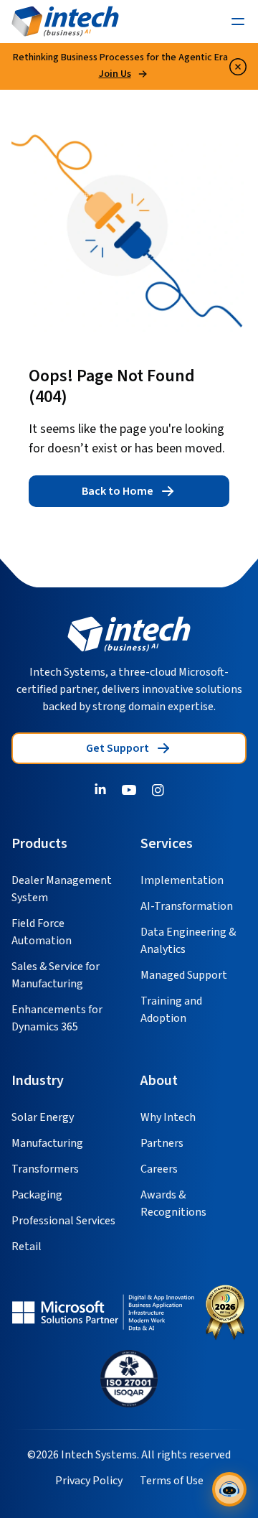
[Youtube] (129, 789)
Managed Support (183, 975)
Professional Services (63, 1221)
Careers (159, 1169)
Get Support (117, 748)
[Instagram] (157, 789)
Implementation (182, 880)
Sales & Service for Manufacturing (55, 975)
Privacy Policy (89, 1481)
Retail (26, 1246)
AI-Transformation (186, 906)
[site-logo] (65, 21)
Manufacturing (47, 1143)
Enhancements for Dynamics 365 (56, 1018)
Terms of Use (172, 1481)
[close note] (238, 66)
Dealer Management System (61, 888)
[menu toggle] (238, 21)
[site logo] (129, 634)
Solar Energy (42, 1117)
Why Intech (168, 1117)
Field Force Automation (41, 932)
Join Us (115, 74)
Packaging (36, 1195)
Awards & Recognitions (173, 1203)
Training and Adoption (171, 1009)
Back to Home (117, 491)
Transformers (45, 1169)
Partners (161, 1143)
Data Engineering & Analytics (188, 940)
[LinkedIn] (100, 789)
